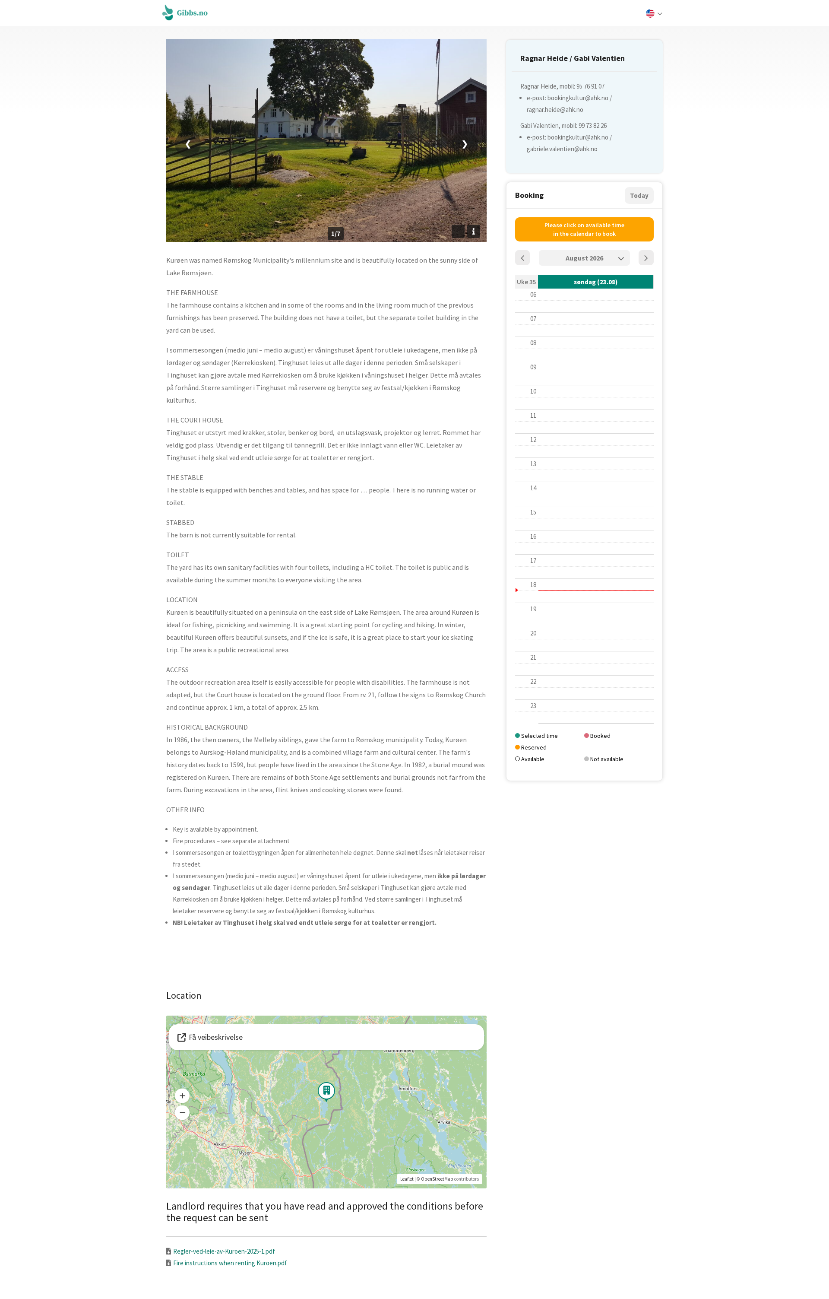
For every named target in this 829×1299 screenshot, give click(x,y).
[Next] (646, 258)
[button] (182, 1096)
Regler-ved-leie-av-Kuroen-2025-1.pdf (224, 1251)
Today (639, 195)
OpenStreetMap (437, 1179)
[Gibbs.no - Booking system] (187, 12)
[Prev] (522, 258)
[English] (653, 14)
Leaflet (407, 1179)
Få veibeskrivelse (216, 1037)
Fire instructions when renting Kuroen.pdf (230, 1263)
